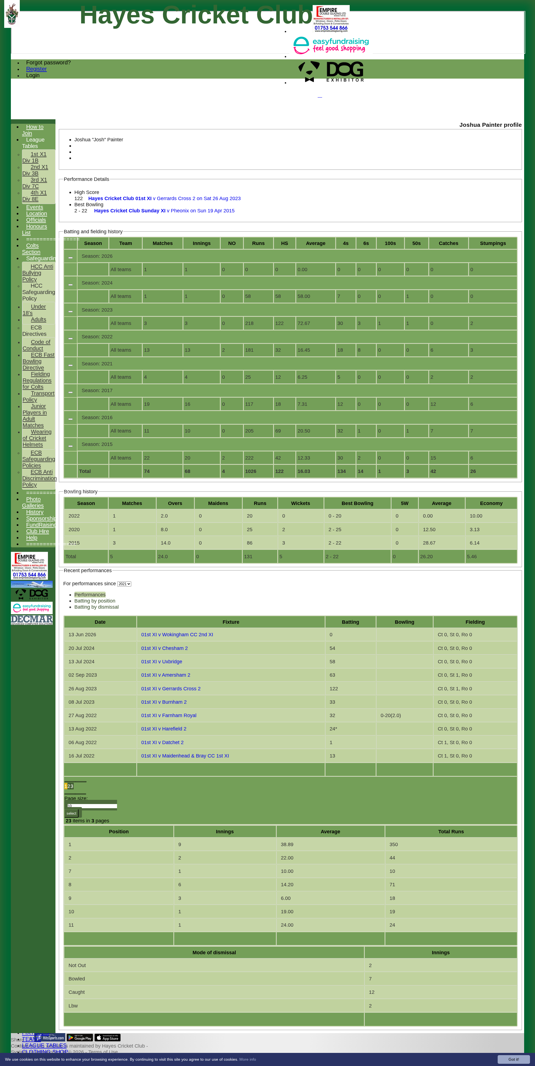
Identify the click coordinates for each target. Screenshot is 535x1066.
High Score (86, 192)
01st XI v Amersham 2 (165, 675)
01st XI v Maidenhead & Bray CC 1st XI (185, 756)
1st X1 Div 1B (34, 157)
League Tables (33, 143)
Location (36, 213)
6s (366, 243)
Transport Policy (39, 396)
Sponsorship (41, 518)
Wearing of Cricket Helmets (37, 438)
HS (284, 243)
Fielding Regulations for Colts (37, 380)
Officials (36, 220)
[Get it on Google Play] (80, 1040)
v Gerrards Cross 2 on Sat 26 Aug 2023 (164, 198)
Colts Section (31, 248)
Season (93, 243)
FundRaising (41, 525)
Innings (225, 831)
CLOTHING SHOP (45, 1052)
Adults (38, 319)
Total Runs (451, 831)
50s (416, 243)
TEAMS (31, 1039)
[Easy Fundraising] (331, 56)
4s (346, 243)
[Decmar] (32, 623)
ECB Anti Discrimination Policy (39, 478)
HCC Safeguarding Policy (38, 292)
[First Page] (70, 781)
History (34, 512)
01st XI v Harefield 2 (163, 729)
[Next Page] (69, 794)
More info (247, 1059)
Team (125, 243)
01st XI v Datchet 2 (162, 742)
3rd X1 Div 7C (34, 183)
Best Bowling (88, 204)
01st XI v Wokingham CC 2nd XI (177, 634)
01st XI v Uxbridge (161, 661)
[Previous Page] (81, 781)
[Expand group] (70, 258)
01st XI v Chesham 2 (164, 648)
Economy (491, 503)
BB (357, 503)
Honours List (34, 229)
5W (404, 503)
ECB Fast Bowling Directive (39, 361)
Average (441, 503)
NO (232, 243)
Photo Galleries (33, 502)
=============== (51, 544)
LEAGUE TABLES (44, 1045)
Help (31, 538)
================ (53, 239)
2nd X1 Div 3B (35, 170)
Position (119, 831)
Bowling (404, 622)
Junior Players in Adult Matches (35, 415)
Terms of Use (103, 1052)
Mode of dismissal (214, 952)
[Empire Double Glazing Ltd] (331, 31)
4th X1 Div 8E (34, 196)
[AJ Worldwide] (32, 586)
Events (34, 207)
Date (100, 622)
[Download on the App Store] (107, 1040)
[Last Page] (80, 794)
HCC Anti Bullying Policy (37, 272)
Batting (350, 622)
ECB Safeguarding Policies (38, 459)
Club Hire (37, 531)
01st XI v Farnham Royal (168, 715)
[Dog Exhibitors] (331, 82)
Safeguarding (42, 258)
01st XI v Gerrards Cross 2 (171, 688)
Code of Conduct (36, 345)
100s (390, 243)
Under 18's (34, 309)
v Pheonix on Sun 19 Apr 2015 (164, 210)
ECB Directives (34, 330)
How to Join (32, 130)
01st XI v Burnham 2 (164, 702)
